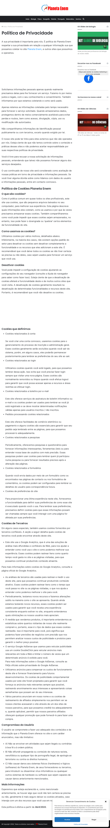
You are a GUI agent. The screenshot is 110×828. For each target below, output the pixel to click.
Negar (94, 820)
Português (61, 19)
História (53, 19)
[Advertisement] (37, 73)
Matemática (70, 19)
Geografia (46, 19)
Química (78, 19)
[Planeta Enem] (54, 8)
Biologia (33, 19)
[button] (106, 801)
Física (39, 19)
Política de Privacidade (81, 824)
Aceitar (67, 820)
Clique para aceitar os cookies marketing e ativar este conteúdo (93, 73)
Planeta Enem (34, 49)
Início (27, 19)
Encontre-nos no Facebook (87, 69)
